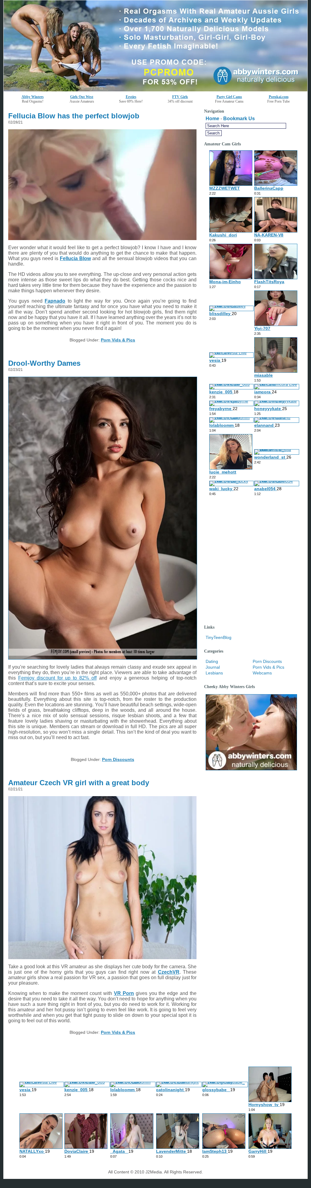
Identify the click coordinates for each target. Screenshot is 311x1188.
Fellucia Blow (75, 258)
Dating (212, 661)
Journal (213, 667)
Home (212, 118)
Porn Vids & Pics (118, 340)
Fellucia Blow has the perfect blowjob (73, 116)
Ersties (131, 97)
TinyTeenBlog (218, 637)
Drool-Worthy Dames (44, 363)
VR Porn (124, 993)
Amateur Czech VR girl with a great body (78, 783)
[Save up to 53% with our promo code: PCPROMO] (155, 89)
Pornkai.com (279, 97)
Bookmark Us (239, 118)
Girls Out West (81, 97)
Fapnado (55, 301)
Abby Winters (33, 97)
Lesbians (214, 672)
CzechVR (168, 972)
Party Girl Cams (229, 97)
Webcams (262, 672)
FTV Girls (180, 97)
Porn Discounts (118, 759)
